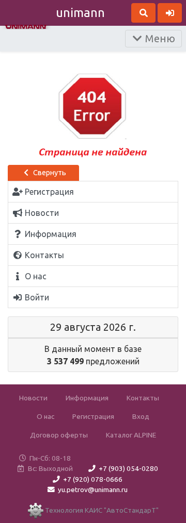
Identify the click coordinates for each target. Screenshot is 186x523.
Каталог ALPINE (131, 435)
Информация (87, 398)
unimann (80, 13)
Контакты (143, 398)
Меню (159, 38)
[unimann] (26, 25)
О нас (45, 416)
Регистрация (93, 416)
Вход (140, 416)
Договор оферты (59, 435)
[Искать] (143, 13)
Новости (33, 398)
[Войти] (170, 13)
